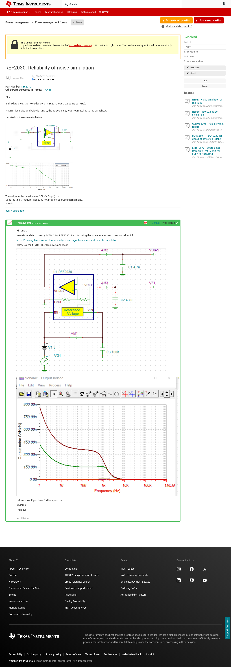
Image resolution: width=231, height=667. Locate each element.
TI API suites (127, 568)
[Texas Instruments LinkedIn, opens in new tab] (178, 581)
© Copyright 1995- (22, 660)
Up (17, 518)
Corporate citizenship (20, 614)
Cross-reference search (77, 581)
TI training (72, 12)
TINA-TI (46, 89)
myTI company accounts (134, 575)
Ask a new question (210, 20)
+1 (177, 223)
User (224, 4)
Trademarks (110, 654)
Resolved (190, 37)
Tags (204, 80)
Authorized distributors (133, 594)
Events (12, 594)
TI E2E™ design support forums (82, 575)
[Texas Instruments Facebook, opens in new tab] (191, 570)
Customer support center (79, 588)
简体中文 (104, 12)
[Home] (30, 4)
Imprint (150, 654)
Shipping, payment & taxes (135, 581)
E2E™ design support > (18, 12)
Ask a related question (178, 20)
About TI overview (19, 568)
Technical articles (54, 12)
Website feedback (131, 654)
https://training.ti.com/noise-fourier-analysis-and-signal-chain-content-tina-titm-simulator (66, 240)
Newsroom (15, 581)
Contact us (71, 568)
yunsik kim (18, 78)
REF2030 (194, 67)
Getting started (88, 12)
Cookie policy (34, 654)
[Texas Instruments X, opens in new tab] (204, 570)
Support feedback (227, 628)
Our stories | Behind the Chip (24, 588)
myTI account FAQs (75, 607)
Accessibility (15, 654)
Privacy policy (53, 654)
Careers (13, 575)
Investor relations (18, 601)
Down (27, 518)
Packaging (71, 594)
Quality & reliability (75, 601)
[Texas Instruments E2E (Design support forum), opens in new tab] (191, 581)
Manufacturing (17, 607)
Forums (37, 12)
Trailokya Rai (23, 223)
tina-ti (193, 73)
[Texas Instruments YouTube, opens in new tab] (204, 581)
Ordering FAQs (129, 588)
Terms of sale (73, 654)
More (79, 22)
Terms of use (92, 654)
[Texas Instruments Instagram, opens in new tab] (178, 570)
